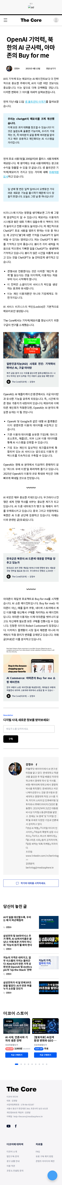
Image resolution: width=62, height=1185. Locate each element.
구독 (11, 738)
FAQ (38, 1152)
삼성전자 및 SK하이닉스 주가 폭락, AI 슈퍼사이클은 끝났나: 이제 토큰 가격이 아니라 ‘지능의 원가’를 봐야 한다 (17, 940)
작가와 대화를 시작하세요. (33, 883)
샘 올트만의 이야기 (35, 101)
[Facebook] (37, 765)
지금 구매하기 (16, 1055)
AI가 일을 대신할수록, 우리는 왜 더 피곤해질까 (17, 919)
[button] (16, 1064)
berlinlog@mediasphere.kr (40, 867)
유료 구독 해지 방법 (44, 1156)
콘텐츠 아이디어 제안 (45, 1161)
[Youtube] (8, 1126)
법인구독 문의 (13, 1156)
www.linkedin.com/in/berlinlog (42, 855)
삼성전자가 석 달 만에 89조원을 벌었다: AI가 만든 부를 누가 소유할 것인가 (17, 985)
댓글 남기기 (51, 68)
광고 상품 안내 (13, 1161)
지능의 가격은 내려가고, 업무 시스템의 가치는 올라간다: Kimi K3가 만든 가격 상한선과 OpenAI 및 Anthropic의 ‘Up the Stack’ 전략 (17, 963)
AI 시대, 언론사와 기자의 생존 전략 (16, 1039)
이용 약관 (11, 1166)
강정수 (17, 68)
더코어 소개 (12, 1152)
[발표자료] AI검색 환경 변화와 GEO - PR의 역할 (44, 1039)
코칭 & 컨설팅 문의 (15, 1171)
